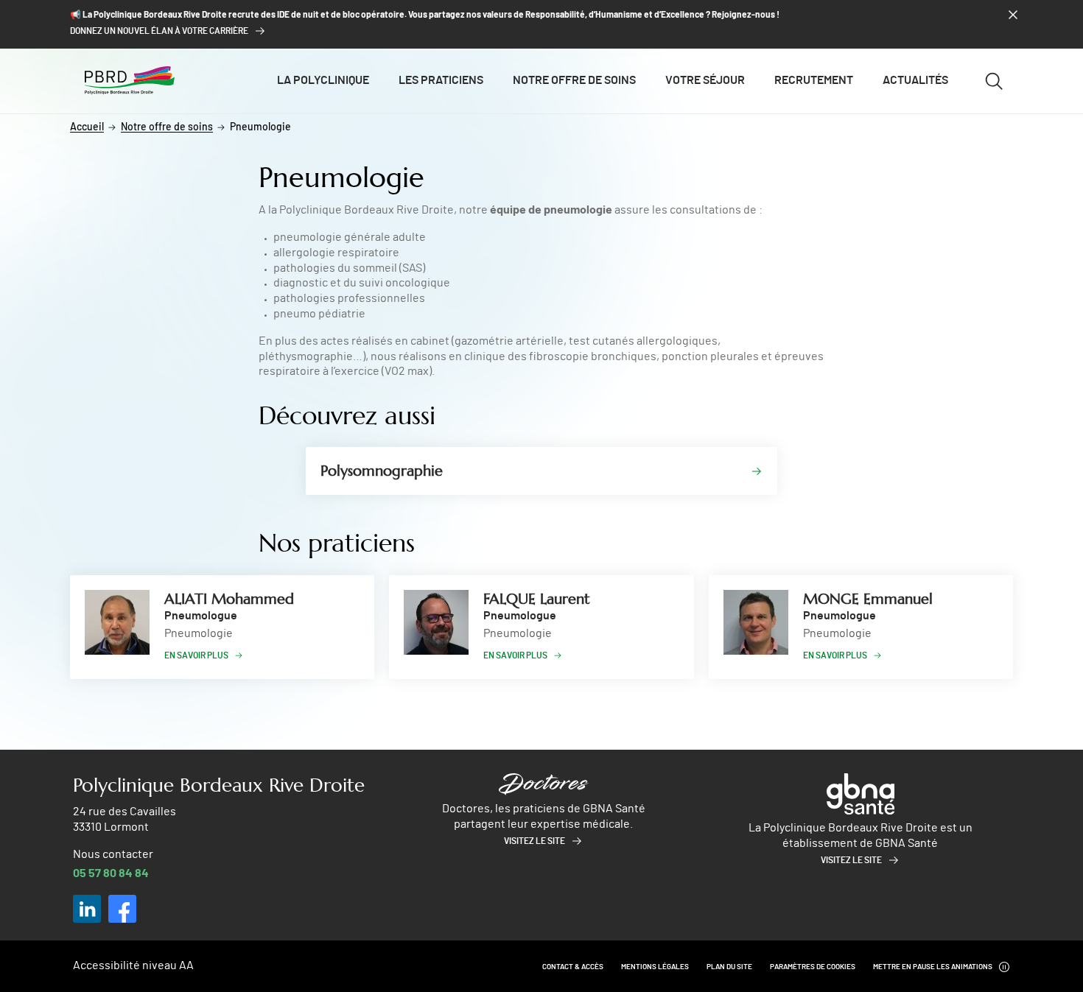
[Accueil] (130, 80)
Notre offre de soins (574, 80)
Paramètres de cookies (812, 967)
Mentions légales (655, 967)
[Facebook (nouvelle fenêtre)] (122, 909)
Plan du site (729, 967)
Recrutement (813, 80)
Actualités (915, 80)
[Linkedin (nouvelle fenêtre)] (87, 909)
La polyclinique (323, 80)
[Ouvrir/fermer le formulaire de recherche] (994, 81)
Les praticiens (441, 80)
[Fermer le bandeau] (1013, 14)
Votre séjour (705, 80)
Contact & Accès (572, 967)
